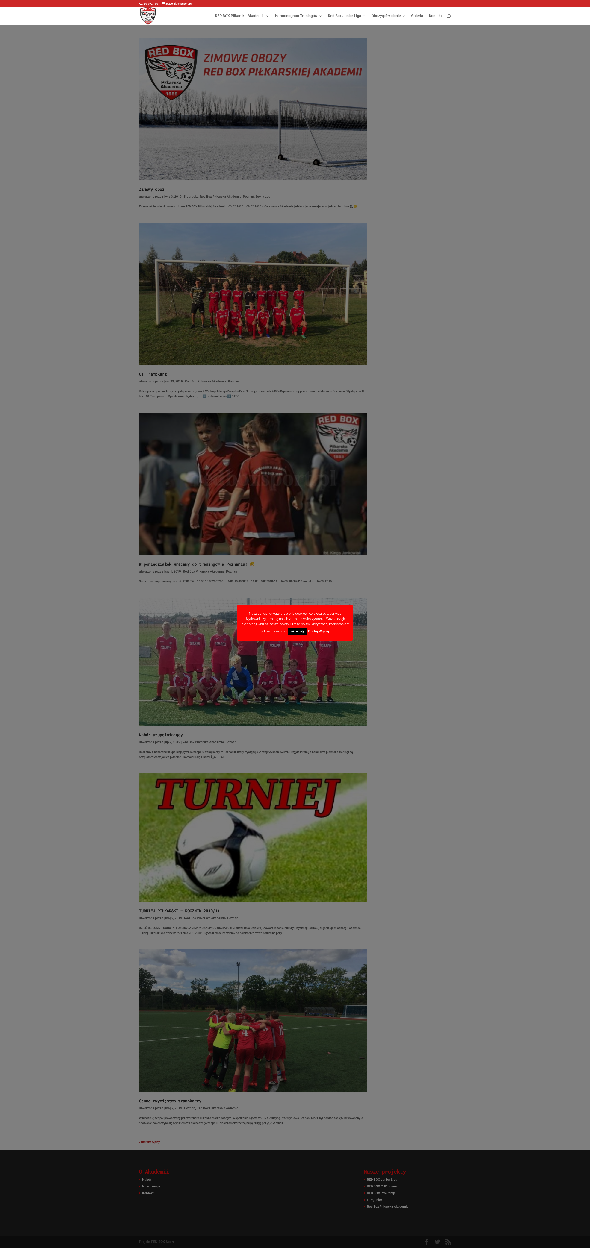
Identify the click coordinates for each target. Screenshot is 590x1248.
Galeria (417, 16)
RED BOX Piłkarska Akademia (240, 16)
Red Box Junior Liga (344, 16)
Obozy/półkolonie (386, 16)
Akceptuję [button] (297, 631)
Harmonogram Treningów (296, 16)
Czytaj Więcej (318, 631)
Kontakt (435, 16)
